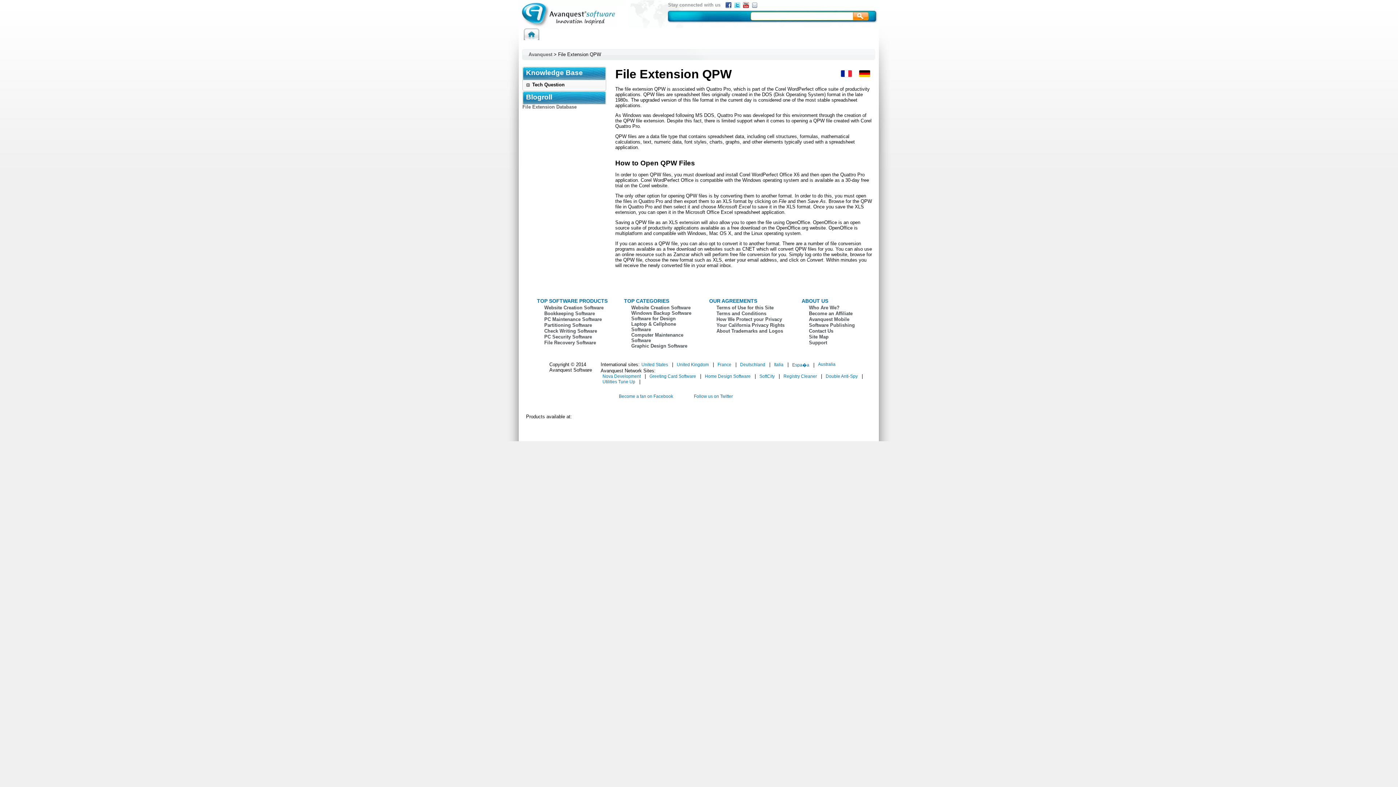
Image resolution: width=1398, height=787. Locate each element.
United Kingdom (693, 364)
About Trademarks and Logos (749, 331)
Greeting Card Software (672, 376)
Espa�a (800, 365)
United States (654, 364)
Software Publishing (832, 325)
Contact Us (821, 331)
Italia (778, 364)
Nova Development (622, 376)
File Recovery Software (570, 342)
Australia (827, 364)
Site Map (819, 337)
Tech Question (548, 84)
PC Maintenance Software (573, 319)
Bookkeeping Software (569, 313)
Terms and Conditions (741, 313)
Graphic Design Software (659, 346)
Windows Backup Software (661, 313)
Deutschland (752, 364)
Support (818, 342)
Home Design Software (728, 376)
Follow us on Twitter (713, 396)
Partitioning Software (568, 325)
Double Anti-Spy (842, 376)
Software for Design (653, 318)
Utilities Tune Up (619, 381)
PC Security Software (568, 337)
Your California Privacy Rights (750, 325)
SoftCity (767, 376)
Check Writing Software (570, 331)
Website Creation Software (574, 307)
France (724, 364)
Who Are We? (824, 307)
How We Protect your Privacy (749, 319)
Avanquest (540, 54)
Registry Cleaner (800, 376)
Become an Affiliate (831, 313)
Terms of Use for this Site (745, 307)
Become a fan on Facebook (646, 396)
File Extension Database (549, 107)
